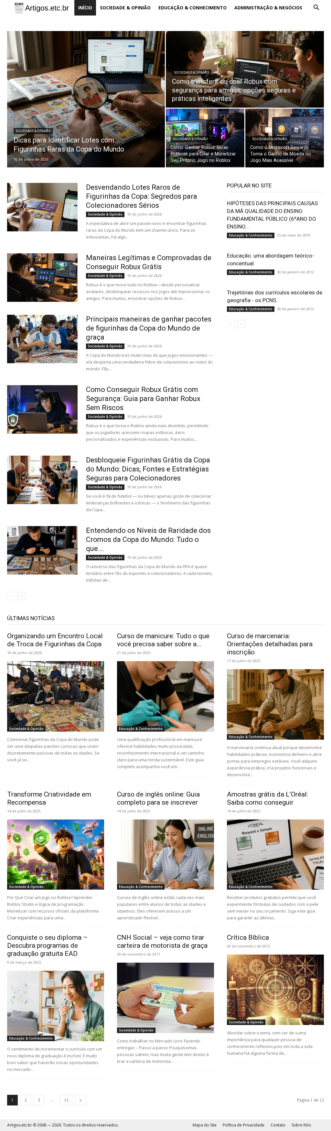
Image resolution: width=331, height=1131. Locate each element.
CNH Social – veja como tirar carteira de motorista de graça (162, 941)
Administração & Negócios (268, 8)
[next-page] (21, 596)
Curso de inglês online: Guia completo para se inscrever (158, 798)
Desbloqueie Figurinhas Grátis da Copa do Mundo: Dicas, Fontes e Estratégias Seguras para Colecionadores (148, 469)
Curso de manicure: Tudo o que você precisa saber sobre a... (163, 640)
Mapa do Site (205, 1125)
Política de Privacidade (243, 1125)
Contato (278, 1125)
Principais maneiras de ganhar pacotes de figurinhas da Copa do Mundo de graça (148, 328)
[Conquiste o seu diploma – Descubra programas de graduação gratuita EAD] (55, 1006)
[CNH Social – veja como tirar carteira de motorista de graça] (165, 998)
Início (85, 8)
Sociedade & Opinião (125, 8)
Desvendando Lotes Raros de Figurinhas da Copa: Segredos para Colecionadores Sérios (141, 196)
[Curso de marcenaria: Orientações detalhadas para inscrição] (275, 704)
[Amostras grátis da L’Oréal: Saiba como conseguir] (275, 854)
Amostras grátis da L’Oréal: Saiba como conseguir (267, 798)
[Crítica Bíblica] (275, 990)
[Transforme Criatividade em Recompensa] (55, 854)
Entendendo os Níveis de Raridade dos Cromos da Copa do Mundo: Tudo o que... (148, 539)
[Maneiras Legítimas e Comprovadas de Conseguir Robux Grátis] (42, 277)
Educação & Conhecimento (192, 8)
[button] (316, 8)
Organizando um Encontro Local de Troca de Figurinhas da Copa (55, 640)
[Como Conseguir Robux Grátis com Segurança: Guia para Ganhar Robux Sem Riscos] (42, 409)
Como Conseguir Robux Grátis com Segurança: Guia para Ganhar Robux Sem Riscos (143, 399)
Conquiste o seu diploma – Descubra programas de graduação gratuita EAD (47, 945)
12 (66, 1100)
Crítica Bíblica (248, 937)
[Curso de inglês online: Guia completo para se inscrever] (165, 854)
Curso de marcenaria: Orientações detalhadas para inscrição (270, 644)
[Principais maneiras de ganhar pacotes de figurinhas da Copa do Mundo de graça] (42, 339)
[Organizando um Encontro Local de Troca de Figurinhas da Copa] (55, 696)
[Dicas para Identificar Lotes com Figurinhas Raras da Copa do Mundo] (86, 99)
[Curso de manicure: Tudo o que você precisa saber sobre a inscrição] (165, 696)
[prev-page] (11, 596)
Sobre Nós (301, 1125)
